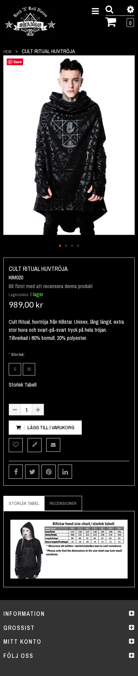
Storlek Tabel (24, 503)
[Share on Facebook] (16, 472)
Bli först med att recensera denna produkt (51, 286)
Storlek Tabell (23, 384)
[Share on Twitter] (32, 472)
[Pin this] (49, 472)
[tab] (24, 503)
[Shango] (30, 21)
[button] (60, 246)
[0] (111, 21)
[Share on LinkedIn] (65, 472)
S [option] (15, 369)
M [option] (29, 369)
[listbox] (69, 369)
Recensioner (63, 503)
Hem (7, 51)
